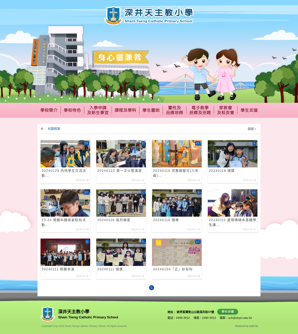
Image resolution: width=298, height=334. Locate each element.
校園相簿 (54, 128)
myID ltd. (253, 326)
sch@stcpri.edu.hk (240, 317)
